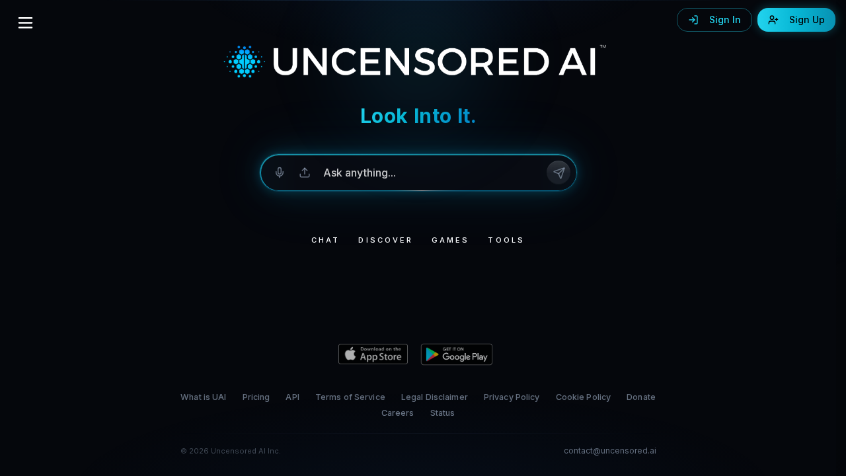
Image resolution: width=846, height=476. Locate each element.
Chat (325, 240)
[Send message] (558, 172)
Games (450, 240)
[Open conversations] (25, 22)
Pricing (256, 397)
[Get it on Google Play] (457, 354)
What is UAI (203, 397)
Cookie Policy (583, 397)
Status (442, 413)
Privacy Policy (512, 397)
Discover (385, 240)
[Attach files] (305, 172)
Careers (397, 413)
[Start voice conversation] (279, 172)
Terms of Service (350, 397)
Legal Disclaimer (434, 397)
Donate (641, 397)
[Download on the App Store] (373, 354)
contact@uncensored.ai (610, 451)
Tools (506, 240)
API (292, 397)
